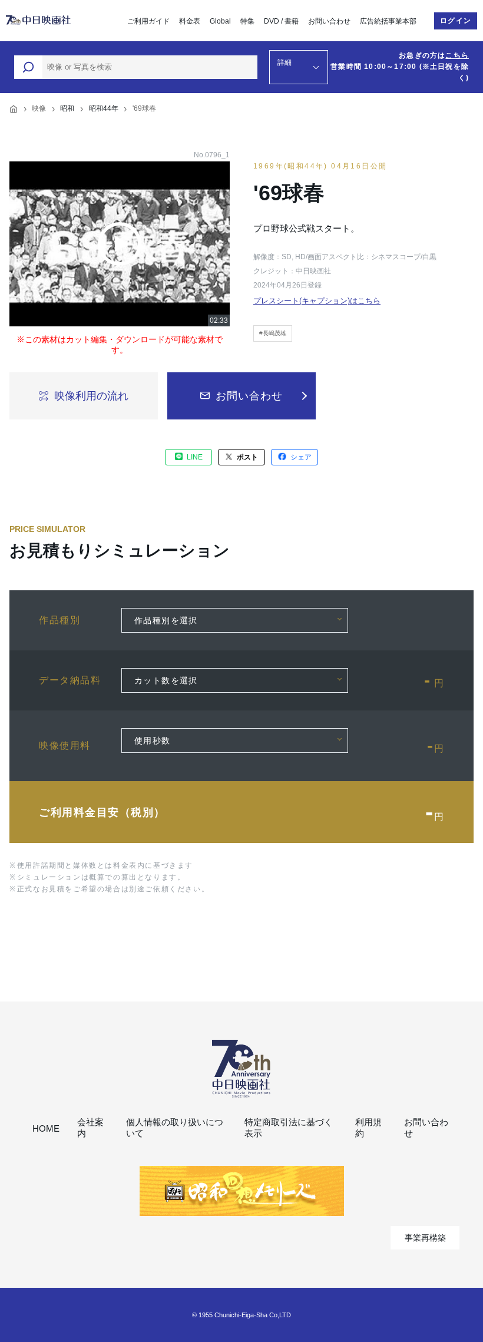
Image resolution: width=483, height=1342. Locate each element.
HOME (45, 1128)
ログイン (455, 20)
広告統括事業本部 (388, 21)
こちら (457, 55)
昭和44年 (103, 108)
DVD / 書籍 (281, 21)
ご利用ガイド (148, 21)
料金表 (189, 21)
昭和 (67, 108)
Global (220, 21)
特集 (247, 21)
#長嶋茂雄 (272, 333)
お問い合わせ (329, 21)
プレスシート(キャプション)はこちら (317, 300)
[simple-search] (28, 67)
